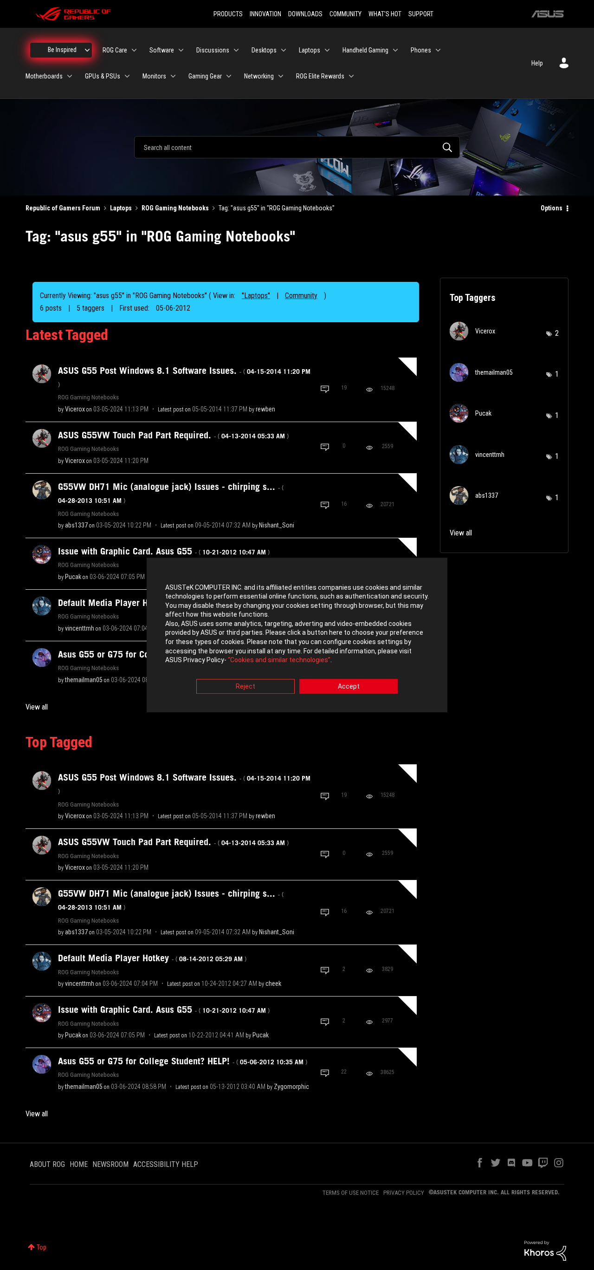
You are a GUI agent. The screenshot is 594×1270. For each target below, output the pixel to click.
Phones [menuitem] (421, 50)
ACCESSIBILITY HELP (165, 1164)
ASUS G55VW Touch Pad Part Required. (173, 435)
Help (537, 63)
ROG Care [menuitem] (115, 50)
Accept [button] (349, 686)
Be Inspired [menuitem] (62, 49)
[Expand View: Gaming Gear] (228, 76)
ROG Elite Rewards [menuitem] (320, 76)
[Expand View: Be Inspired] (87, 50)
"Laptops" (256, 295)
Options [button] (551, 208)
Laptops (121, 208)
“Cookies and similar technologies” (279, 660)
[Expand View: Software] (181, 50)
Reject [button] (245, 686)
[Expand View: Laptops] (327, 50)
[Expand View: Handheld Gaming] (395, 50)
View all (37, 707)
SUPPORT (420, 14)
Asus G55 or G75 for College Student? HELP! (182, 1061)
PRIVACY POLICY (403, 1192)
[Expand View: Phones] (438, 50)
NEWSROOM (110, 1164)
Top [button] (41, 1247)
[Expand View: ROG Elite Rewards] (351, 76)
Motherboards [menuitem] (44, 76)
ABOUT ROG (47, 1164)
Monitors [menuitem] (154, 76)
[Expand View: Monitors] (173, 76)
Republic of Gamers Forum (63, 208)
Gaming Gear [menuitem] (205, 76)
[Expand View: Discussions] (236, 50)
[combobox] (297, 147)
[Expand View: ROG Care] (134, 50)
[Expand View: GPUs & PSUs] (127, 76)
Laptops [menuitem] (309, 50)
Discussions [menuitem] (212, 50)
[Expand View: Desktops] (283, 50)
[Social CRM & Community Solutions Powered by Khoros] (545, 1250)
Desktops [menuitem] (264, 50)
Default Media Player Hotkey (152, 958)
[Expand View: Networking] (280, 76)
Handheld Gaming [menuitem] (365, 50)
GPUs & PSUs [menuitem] (102, 76)
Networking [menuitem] (259, 76)
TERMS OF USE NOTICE (351, 1192)
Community (301, 295)
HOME (79, 1164)
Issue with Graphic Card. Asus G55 (164, 551)
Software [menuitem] (161, 50)
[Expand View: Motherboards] (69, 76)
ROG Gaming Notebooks (175, 208)
